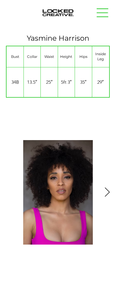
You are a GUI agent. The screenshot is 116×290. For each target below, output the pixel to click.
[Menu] (103, 13)
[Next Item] (107, 192)
